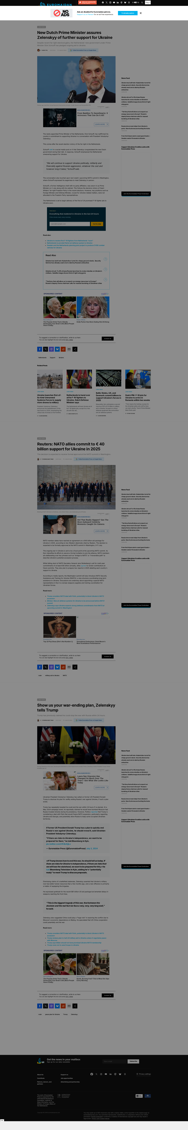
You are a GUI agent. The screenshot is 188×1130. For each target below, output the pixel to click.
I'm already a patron (127, 13)
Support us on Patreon (85, 14)
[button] (135, 2)
